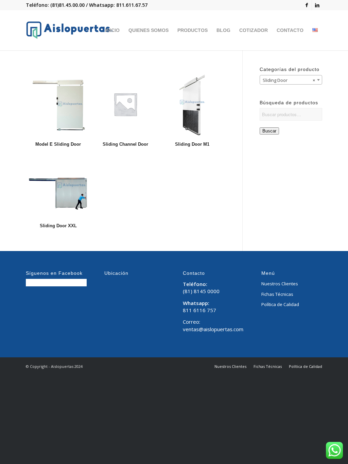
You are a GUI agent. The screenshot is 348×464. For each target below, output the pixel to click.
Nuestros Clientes (279, 284)
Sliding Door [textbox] (289, 80)
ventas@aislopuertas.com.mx (217, 329)
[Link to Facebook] (307, 5)
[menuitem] (112, 30)
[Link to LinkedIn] (317, 5)
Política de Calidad (280, 304)
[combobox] (291, 80)
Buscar (269, 130)
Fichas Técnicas (277, 294)
